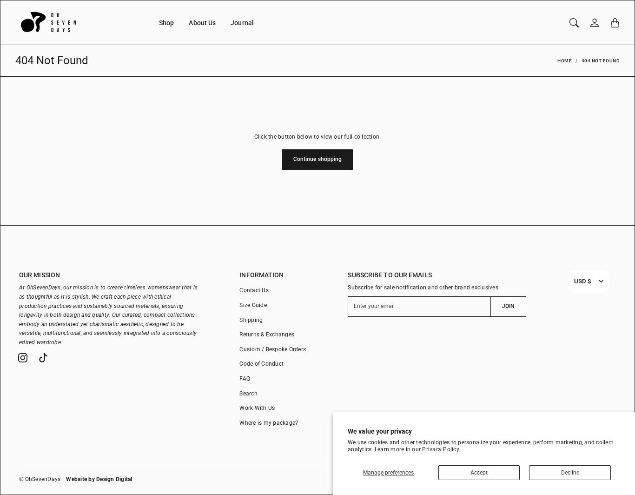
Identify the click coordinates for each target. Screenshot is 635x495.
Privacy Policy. (441, 449)
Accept (479, 472)
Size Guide (253, 305)
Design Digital (114, 479)
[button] (23, 358)
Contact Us (254, 290)
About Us (202, 23)
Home (564, 60)
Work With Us (257, 408)
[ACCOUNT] (594, 23)
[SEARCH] (574, 23)
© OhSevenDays (39, 479)
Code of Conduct (261, 364)
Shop (166, 23)
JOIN (508, 306)
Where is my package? (268, 423)
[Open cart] (615, 23)
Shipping (251, 320)
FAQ (244, 378)
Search (248, 393)
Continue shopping (317, 159)
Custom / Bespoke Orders (272, 349)
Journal (242, 23)
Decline (570, 472)
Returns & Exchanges (266, 334)
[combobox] (582, 281)
